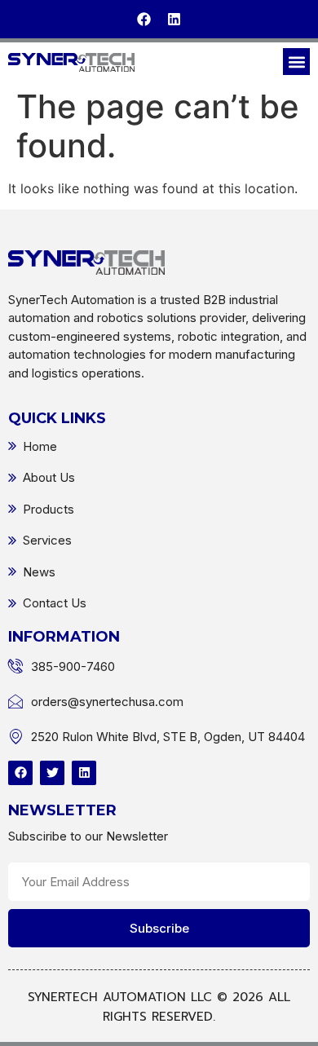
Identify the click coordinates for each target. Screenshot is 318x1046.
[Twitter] (52, 773)
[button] (296, 61)
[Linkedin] (174, 19)
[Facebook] (144, 19)
